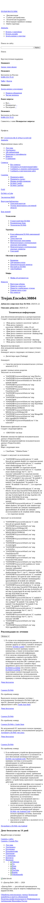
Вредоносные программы (20, 241)
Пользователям (12, 851)
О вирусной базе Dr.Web (20, 221)
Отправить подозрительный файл (23, 167)
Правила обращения (14, 93)
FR (14, 138)
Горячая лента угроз (18, 290)
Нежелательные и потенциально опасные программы (23, 244)
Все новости (15, 292)
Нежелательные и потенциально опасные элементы (23, 248)
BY (27, 138)
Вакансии (9, 860)
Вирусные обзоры (17, 284)
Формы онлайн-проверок (20, 181)
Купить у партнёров (14, 32)
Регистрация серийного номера (19, 22)
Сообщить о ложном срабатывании (24, 169)
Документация (12, 15)
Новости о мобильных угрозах (22, 288)
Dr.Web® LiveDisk (13, 668)
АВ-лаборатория (12, 152)
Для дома (9, 148)
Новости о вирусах (18, 286)
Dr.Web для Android (16, 759)
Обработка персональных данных (14, 895)
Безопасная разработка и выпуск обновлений (19, 896)
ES (11, 138)
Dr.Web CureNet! (16, 185)
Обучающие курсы (17, 262)
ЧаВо (3, 81)
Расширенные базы (18, 223)
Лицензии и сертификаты (16, 154)
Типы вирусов (16, 238)
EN (8, 138)
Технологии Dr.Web (18, 225)
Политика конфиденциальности (14, 899)
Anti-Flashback (16, 269)
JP (19, 138)
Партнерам (10, 853)
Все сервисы (15, 165)
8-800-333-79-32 (7, 77)
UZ (24, 138)
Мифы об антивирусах (19, 278)
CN (5, 138)
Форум (9, 81)
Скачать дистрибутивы (15, 17)
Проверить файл (16, 177)
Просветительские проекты (21, 265)
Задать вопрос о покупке (15, 36)
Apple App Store (24, 704)
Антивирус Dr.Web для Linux (12, 733)
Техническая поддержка (16, 20)
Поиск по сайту (7, 43)
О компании (10, 158)
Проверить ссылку (17, 179)
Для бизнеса (10, 150)
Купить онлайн (12, 34)
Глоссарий (14, 251)
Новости (9, 156)
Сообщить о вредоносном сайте (23, 171)
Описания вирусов (17, 203)
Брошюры (14, 260)
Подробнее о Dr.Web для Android (14, 826)
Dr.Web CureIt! (16, 183)
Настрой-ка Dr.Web (18, 267)
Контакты (9, 858)
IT (17, 138)
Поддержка (10, 849)
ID (30, 138)
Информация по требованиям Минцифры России (20, 900)
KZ (21, 138)
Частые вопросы (12, 95)
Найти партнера (12, 24)
